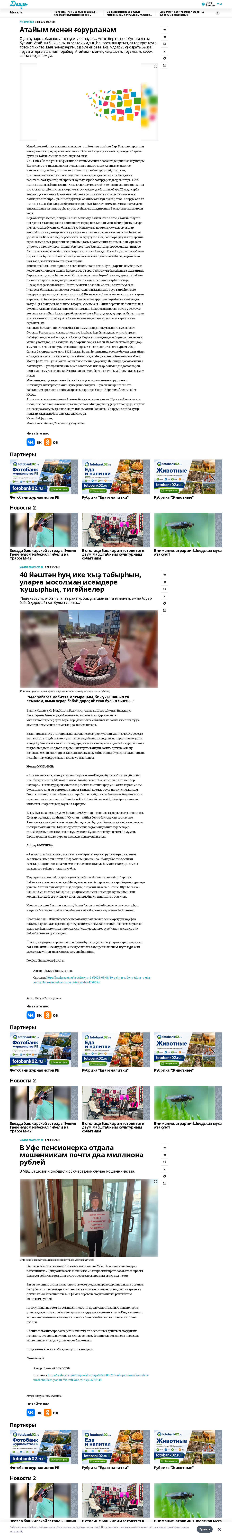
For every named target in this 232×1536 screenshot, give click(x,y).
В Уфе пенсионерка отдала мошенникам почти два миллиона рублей (128, 13)
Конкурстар (27, 21)
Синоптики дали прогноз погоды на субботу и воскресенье (181, 13)
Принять (204, 1529)
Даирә (18, 3)
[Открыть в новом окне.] (34, 442)
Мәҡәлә (16, 12)
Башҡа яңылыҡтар (31, 566)
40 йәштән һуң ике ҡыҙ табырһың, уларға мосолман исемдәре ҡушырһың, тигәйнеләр (75, 13)
